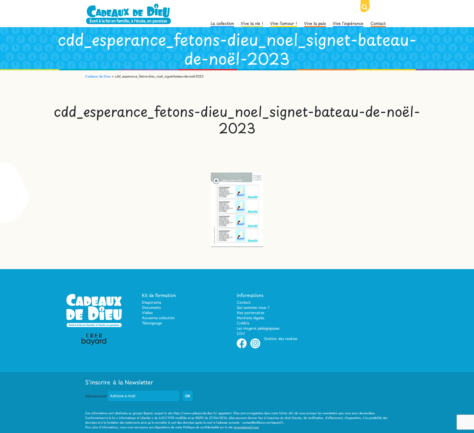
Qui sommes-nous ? (253, 307)
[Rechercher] (368, 11)
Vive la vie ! (252, 23)
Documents (151, 307)
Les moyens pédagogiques (258, 328)
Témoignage (152, 323)
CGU (241, 333)
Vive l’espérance (348, 23)
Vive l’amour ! (283, 23)
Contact (378, 23)
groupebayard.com (246, 427)
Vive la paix (315, 23)
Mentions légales (250, 317)
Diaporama (151, 302)
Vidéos (147, 312)
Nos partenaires (250, 312)
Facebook (242, 347)
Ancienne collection (158, 317)
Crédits (243, 323)
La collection (222, 23)
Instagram (255, 347)
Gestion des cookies (280, 338)
